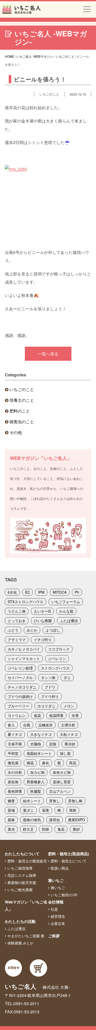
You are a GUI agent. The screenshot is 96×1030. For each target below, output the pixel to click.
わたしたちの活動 (20, 921)
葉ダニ (28, 810)
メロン (68, 705)
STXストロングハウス (25, 601)
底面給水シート (39, 753)
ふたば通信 (69, 620)
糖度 (11, 800)
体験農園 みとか (20, 943)
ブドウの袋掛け (20, 696)
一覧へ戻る (48, 354)
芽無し (54, 800)
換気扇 (13, 762)
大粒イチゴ (69, 734)
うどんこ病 (17, 611)
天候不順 (15, 743)
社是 (54, 909)
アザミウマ (17, 639)
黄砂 (76, 829)
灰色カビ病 (62, 772)
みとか (32, 630)
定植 (52, 743)
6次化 (12, 592)
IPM (41, 592)
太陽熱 (35, 743)
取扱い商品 (60, 868)
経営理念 (58, 916)
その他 (15, 432)
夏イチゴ (15, 734)
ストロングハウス (55, 668)
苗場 (11, 810)
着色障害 (15, 791)
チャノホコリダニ (22, 686)
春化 (45, 762)
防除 (45, 829)
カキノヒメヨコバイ (24, 649)
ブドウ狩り (50, 696)
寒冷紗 (70, 743)
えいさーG (42, 611)
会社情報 (55, 902)
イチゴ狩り (43, 639)
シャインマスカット (24, 658)
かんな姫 (66, 611)
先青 (75, 715)
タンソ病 (48, 677)
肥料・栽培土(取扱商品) (68, 854)
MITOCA (60, 592)
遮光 (11, 829)
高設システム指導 (21, 875)
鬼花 (61, 829)
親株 (11, 819)
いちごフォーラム (65, 601)
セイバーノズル (20, 677)
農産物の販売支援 (21, 882)
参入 (11, 724)
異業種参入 (36, 781)
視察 (72, 810)
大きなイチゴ (41, 734)
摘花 (30, 762)
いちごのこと (21, 389)
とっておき (17, 620)
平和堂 (13, 753)
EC (27, 592)
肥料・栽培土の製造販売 (27, 861)
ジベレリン (57, 658)
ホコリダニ (46, 705)
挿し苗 (65, 753)
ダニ (67, 677)
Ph (77, 592)
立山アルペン (60, 791)
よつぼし (53, 630)
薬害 (45, 810)
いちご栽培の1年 (64, 895)
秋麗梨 (35, 791)
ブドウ (50, 686)
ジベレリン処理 (20, 668)
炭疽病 (13, 781)
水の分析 (15, 772)
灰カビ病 (37, 772)
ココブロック (59, 649)
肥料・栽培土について (69, 861)
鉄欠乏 (28, 829)
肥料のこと (19, 411)
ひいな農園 (43, 620)
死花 (72, 762)
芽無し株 (75, 800)
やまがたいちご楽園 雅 (25, 936)
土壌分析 (68, 724)
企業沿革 (58, 923)
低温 (37, 715)
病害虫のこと (21, 422)
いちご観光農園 (20, 890)
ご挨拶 (54, 936)
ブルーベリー (18, 705)
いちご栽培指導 (20, 868)
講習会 (54, 819)
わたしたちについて (22, 854)
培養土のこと (21, 400)
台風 (26, 724)
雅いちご (55, 880)
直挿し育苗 (62, 781)
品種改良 (45, 724)
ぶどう (13, 630)
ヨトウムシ (17, 715)
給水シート (32, 800)
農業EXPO (76, 819)
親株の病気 (32, 819)
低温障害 (56, 715)
